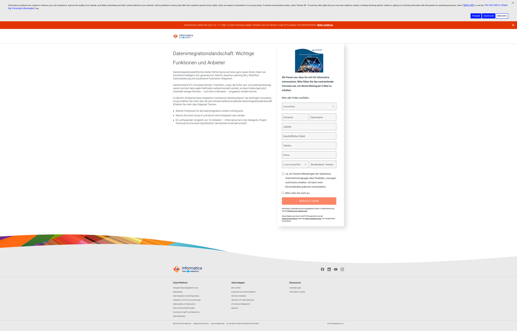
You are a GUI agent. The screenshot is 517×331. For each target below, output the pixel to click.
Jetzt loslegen (238, 282)
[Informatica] (183, 36)
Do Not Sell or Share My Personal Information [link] (243, 324)
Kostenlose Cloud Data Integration (243, 292)
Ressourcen (295, 282)
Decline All (489, 16)
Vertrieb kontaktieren (238, 296)
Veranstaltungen (295, 288)
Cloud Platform (180, 282)
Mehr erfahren (325, 25)
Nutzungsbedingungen (313, 219)
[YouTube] (335, 269)
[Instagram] (342, 269)
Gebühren (234, 308)
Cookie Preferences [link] (217, 324)
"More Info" (469, 5)
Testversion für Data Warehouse (242, 300)
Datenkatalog (177, 292)
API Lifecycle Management (240, 304)
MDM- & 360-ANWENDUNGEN (184, 308)
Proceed (476, 16)
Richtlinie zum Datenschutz (297, 211)
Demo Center (236, 288)
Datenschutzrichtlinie (289, 219)
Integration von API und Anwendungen (187, 300)
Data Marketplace (179, 316)
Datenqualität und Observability (184, 304)
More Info (501, 16)
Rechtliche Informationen (182, 324)
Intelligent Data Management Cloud (185, 288)
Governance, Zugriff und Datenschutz (186, 312)
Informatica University (297, 292)
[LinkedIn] (329, 269)
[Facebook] (322, 269)
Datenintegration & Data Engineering (186, 296)
